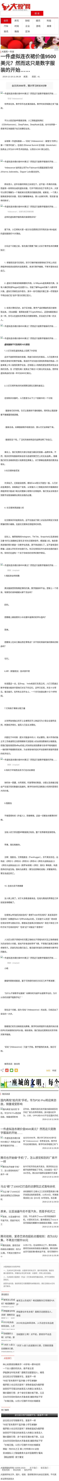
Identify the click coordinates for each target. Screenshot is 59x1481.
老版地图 (6, 1470)
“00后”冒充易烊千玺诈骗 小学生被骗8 (20, 1380)
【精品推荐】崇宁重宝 (13, 1457)
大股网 (5, 51)
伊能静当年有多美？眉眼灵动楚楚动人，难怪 (23, 1372)
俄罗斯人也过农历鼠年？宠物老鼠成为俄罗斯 (23, 1385)
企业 (27, 26)
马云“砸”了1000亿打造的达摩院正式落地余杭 (28, 1186)
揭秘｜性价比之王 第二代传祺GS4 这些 (21, 1449)
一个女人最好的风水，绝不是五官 (18, 1368)
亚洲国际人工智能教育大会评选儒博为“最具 (23, 1453)
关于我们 (33, 1468)
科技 (49, 21)
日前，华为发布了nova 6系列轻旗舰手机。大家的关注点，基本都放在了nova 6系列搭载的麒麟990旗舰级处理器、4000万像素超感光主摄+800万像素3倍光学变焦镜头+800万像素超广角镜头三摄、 (40, 1222)
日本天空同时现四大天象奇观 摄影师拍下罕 (23, 1397)
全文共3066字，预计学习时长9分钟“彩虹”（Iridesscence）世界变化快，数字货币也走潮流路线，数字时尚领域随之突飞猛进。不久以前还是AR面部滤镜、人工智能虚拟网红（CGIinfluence (40, 1144)
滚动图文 (5, 1294)
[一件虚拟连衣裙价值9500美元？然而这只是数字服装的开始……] (11, 1143)
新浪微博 (7, 1070)
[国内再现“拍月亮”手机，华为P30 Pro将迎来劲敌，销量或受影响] (11, 1114)
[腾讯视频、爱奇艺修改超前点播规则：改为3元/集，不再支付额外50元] (11, 1250)
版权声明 (28, 1470)
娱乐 (38, 21)
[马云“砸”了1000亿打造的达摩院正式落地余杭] (11, 1196)
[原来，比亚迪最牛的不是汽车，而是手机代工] (11, 1221)
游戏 (38, 26)
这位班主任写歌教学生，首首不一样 (19, 1376)
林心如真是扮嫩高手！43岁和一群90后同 (21, 1364)
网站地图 (17, 1470)
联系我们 (44, 1468)
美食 (49, 26)
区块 (27, 31)
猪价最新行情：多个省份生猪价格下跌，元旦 (23, 1393)
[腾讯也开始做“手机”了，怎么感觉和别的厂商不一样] (11, 1171)
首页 (6, 21)
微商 (17, 31)
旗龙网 (17, 1064)
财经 (27, 21)
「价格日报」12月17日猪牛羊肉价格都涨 (21, 1401)
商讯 (6, 31)
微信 (11, 1070)
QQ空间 (16, 1070)
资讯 (16, 21)
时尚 (17, 26)
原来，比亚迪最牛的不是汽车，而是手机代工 (28, 1211)
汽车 (6, 26)
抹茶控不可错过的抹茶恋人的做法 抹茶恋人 (23, 1389)
